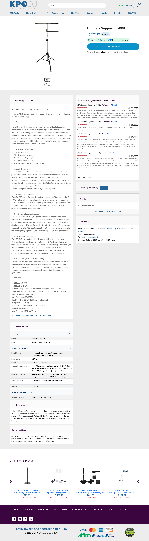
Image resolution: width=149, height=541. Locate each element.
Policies (123, 509)
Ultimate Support (91, 237)
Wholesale (43, 509)
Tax (90, 40)
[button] (47, 82)
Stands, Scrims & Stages (108, 228)
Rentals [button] (117, 13)
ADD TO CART (116, 47)
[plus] (101, 46)
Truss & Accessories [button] (55, 13)
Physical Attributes (20, 348)
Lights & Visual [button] (32, 13)
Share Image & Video (84, 177)
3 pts (108, 134)
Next (138, 481)
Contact (16, 509)
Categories (84, 221)
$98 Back (100, 40)
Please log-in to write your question (108, 211)
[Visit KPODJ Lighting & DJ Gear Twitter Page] (25, 519)
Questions (83, 199)
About (111, 509)
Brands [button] (90, 13)
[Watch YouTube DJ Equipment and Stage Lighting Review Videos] (31, 519)
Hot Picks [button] (75, 13)
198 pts (114, 105)
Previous (11, 481)
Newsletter (97, 509)
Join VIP (109, 40)
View (105, 188)
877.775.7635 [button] (133, 13)
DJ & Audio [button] (14, 13)
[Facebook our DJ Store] (14, 519)
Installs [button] (104, 13)
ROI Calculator (79, 509)
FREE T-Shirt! (60, 509)
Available (105, 34)
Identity (15, 334)
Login (131, 5)
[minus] (93, 46)
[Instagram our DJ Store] (20, 519)
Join (122, 5)
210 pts (111, 153)
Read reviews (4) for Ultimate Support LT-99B (97, 100)
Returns (29, 509)
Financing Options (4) (88, 187)
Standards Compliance (22, 392)
